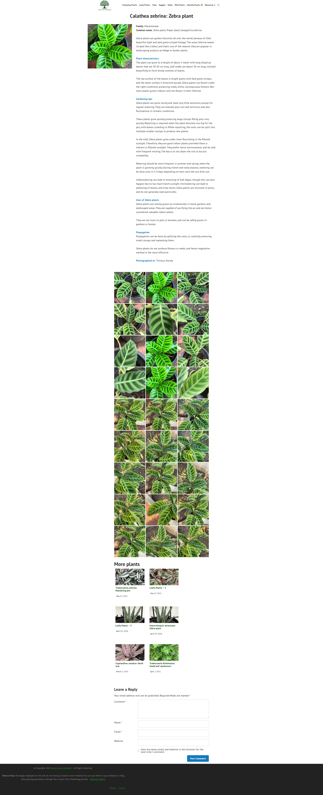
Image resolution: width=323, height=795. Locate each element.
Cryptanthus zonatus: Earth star (129, 664)
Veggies (162, 5)
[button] (218, 5)
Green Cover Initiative (61, 768)
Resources (209, 5)
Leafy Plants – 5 (123, 625)
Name (118, 722)
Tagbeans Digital (97, 779)
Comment (120, 701)
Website (118, 741)
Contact (122, 788)
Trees (154, 5)
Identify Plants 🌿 (195, 5)
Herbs (170, 5)
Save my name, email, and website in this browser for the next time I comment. (172, 750)
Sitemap (113, 788)
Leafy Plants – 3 (158, 587)
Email (118, 731)
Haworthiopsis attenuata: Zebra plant (163, 627)
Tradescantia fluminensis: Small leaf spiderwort (162, 664)
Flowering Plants (129, 5)
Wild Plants (180, 5)
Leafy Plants (144, 5)
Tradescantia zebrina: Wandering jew (126, 589)
